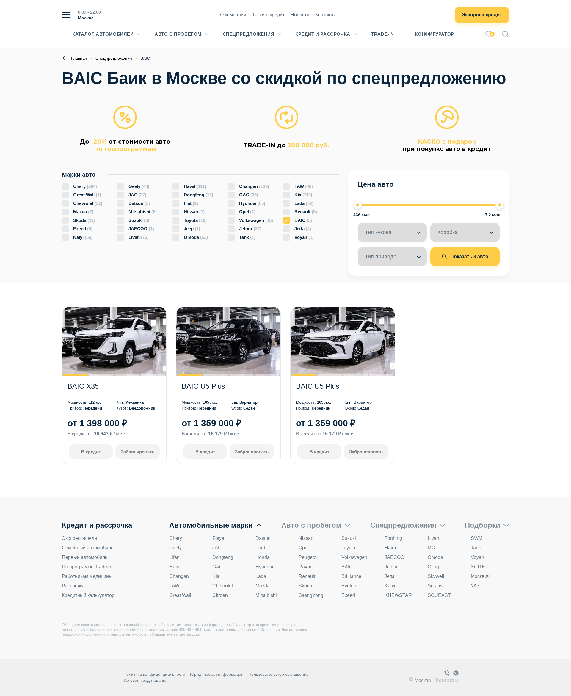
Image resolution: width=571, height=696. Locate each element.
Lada (303, 203)
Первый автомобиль (84, 557)
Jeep (192, 228)
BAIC (303, 220)
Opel (247, 211)
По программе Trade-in (87, 566)
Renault (305, 211)
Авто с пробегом (178, 34)
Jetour (250, 228)
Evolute (349, 585)
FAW (303, 186)
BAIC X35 (83, 386)
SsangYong (311, 595)
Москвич (480, 576)
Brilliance (351, 576)
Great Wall (87, 194)
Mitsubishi (142, 211)
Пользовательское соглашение (278, 674)
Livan (138, 237)
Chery (85, 186)
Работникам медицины (87, 576)
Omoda (196, 237)
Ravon (306, 566)
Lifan (174, 557)
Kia (303, 194)
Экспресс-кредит (482, 14)
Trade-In (382, 34)
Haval (195, 186)
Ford (260, 547)
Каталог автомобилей (103, 34)
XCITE (478, 566)
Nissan (194, 211)
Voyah (304, 237)
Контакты (325, 14)
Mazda (83, 211)
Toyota (195, 220)
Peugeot (307, 557)
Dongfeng (198, 194)
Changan (254, 186)
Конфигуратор (434, 34)
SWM (476, 538)
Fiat (191, 203)
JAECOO (141, 228)
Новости (300, 14)
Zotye (218, 538)
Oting (433, 566)
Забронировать (137, 451)
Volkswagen (256, 220)
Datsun (139, 203)
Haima (392, 547)
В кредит (91, 451)
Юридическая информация (217, 674)
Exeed (82, 228)
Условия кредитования (145, 680)
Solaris (435, 585)
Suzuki (138, 220)
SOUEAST (439, 595)
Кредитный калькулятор (88, 595)
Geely (138, 186)
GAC (248, 194)
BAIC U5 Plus (203, 386)
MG (431, 547)
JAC (137, 194)
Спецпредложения (248, 34)
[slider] (358, 205)
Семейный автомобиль (87, 547)
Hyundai (252, 203)
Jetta (302, 228)
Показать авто (468, 256)
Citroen (220, 595)
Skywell (436, 576)
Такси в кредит (268, 14)
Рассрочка (73, 585)
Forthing (393, 538)
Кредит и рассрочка (322, 34)
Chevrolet (87, 203)
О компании (233, 14)
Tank (247, 237)
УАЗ (475, 585)
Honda (262, 557)
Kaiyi (82, 237)
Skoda (84, 220)
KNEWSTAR (398, 595)
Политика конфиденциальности (154, 674)
